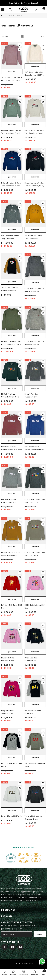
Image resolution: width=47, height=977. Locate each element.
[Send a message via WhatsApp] (42, 961)
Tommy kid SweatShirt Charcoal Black (34, 817)
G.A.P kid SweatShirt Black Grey (33, 712)
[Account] (36, 9)
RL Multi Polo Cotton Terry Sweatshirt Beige (35, 553)
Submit (40, 934)
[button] (22, 36)
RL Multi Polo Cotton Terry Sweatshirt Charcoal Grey (35, 501)
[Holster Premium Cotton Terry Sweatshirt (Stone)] (35, 108)
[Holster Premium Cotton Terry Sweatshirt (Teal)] (11, 108)
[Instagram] (12, 947)
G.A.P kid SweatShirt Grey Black (11, 764)
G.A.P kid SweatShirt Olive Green (35, 764)
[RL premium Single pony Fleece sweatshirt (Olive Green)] (11, 319)
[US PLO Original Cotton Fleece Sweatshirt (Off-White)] (35, 52)
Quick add (12, 71)
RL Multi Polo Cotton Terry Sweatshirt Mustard (11, 553)
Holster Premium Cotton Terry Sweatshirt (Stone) (34, 131)
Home (3, 15)
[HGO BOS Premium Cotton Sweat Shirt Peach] (11, 424)
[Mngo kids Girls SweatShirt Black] (35, 635)
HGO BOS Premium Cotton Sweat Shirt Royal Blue (35, 448)
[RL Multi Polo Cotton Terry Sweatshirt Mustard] (11, 530)
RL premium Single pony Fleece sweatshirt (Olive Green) (11, 343)
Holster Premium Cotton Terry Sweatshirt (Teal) (11, 131)
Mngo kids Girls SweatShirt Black (31, 659)
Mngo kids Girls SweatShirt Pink (7, 712)
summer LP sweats (15, 15)
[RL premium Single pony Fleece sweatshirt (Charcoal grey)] (35, 266)
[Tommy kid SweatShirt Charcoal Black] (35, 794)
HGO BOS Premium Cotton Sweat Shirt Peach (11, 448)
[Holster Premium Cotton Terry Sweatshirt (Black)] (35, 161)
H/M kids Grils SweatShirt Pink (35, 606)
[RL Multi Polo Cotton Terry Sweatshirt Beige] (35, 530)
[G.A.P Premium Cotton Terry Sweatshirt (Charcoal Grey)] (11, 213)
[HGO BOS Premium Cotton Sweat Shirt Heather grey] (11, 477)
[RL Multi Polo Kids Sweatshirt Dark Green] (11, 372)
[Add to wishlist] (20, 45)
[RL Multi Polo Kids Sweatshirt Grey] (35, 372)
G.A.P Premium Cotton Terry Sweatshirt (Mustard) (33, 237)
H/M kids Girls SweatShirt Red (11, 606)
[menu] (2, 9)
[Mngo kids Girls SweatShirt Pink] (11, 688)
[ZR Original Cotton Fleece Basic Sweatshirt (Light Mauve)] (11, 55)
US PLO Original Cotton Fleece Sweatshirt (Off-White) (34, 74)
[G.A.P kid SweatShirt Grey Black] (11, 741)
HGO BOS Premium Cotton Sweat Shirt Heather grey (9, 501)
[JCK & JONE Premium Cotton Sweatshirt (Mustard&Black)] (11, 266)
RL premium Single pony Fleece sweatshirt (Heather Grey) (34, 343)
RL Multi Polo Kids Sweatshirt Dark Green (10, 395)
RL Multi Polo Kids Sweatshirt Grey (31, 395)
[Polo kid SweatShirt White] (11, 794)
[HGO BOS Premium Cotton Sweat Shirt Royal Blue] (35, 424)
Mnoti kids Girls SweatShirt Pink (7, 659)
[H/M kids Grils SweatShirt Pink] (35, 583)
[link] (13, 972)
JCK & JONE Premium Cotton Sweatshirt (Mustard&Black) (9, 289)
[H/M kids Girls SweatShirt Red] (11, 583)
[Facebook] (4, 947)
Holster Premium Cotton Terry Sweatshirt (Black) (34, 184)
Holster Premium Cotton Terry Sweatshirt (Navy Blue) (11, 184)
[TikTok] (20, 947)
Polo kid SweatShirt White (11, 816)
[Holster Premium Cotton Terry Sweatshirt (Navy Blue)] (11, 161)
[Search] (10, 9)
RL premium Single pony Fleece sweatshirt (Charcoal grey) (34, 290)
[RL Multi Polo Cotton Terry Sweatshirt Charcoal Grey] (35, 477)
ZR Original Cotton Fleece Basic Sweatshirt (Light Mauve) (11, 79)
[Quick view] (20, 49)
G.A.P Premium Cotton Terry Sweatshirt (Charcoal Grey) (10, 237)
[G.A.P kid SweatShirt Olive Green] (35, 741)
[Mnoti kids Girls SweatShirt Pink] (11, 635)
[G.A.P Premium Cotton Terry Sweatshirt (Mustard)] (35, 213)
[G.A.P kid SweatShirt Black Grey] (35, 688)
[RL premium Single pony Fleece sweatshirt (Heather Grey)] (35, 319)
